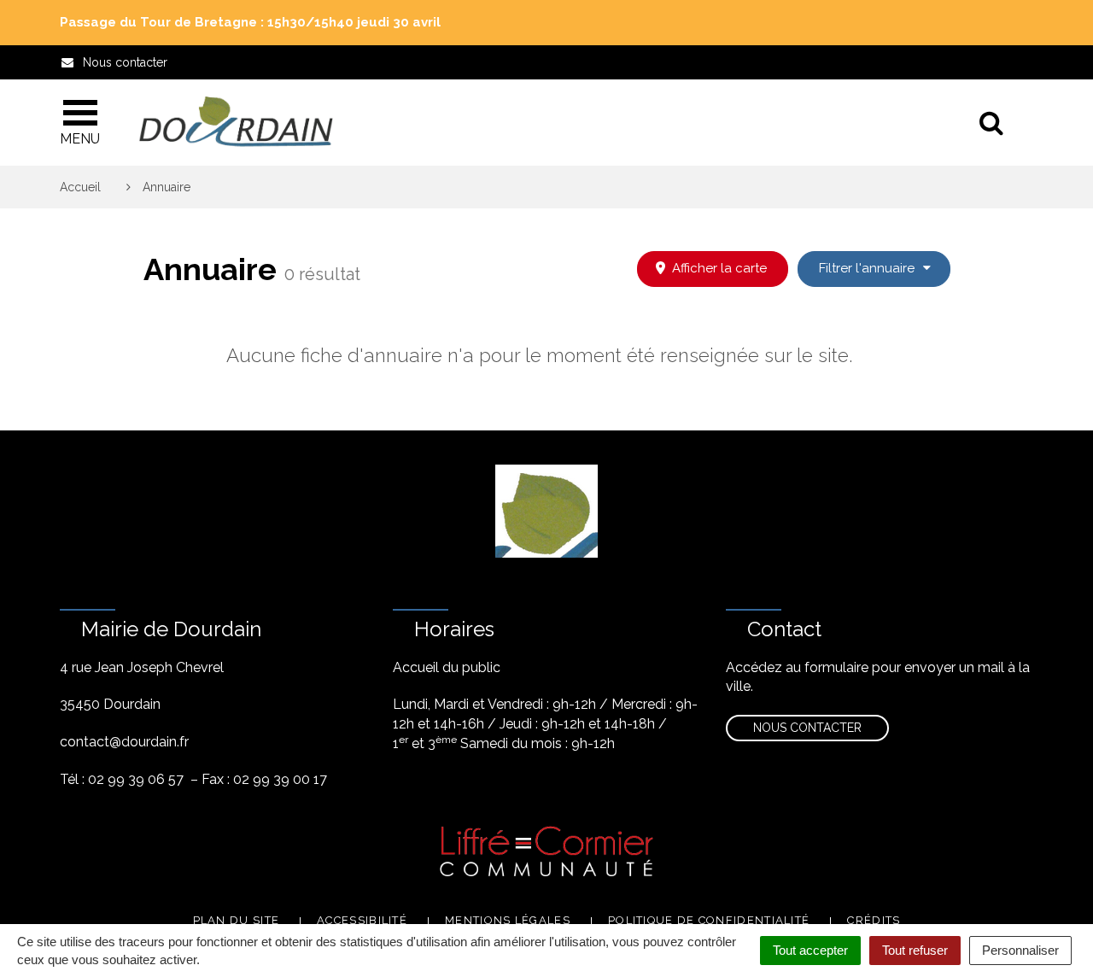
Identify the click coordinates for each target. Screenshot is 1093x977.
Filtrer (868, 268)
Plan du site (236, 920)
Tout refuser (915, 950)
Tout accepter (810, 950)
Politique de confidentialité (709, 920)
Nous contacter (807, 727)
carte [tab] (719, 268)
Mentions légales (507, 920)
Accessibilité (362, 920)
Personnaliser (1020, 950)
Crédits (873, 920)
